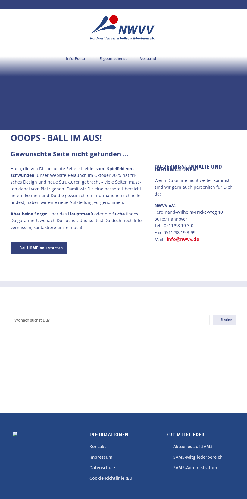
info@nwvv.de (183, 239)
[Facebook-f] (17, 465)
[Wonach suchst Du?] (110, 320)
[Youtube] (31, 465)
